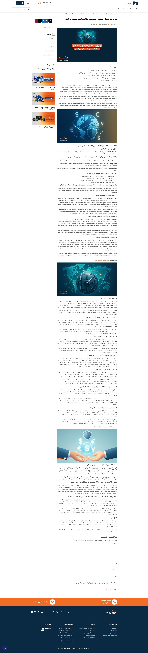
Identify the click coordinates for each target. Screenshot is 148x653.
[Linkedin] (31, 612)
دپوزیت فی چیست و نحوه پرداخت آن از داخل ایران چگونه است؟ (44, 108)
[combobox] (21, 9)
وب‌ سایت (114, 576)
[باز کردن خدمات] (128, 9)
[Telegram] (38, 612)
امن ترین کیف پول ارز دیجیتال (101, 427)
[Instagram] (35, 612)
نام (116, 563)
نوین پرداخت (115, 14)
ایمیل (115, 570)
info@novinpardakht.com (66, 641)
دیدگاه (115, 543)
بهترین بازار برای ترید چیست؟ (47, 127)
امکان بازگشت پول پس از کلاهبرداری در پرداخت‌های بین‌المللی (100, 75)
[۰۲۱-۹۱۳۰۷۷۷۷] (39, 3)
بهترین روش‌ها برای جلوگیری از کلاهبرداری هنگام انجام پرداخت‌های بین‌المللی (97, 73)
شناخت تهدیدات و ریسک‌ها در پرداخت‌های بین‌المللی (102, 70)
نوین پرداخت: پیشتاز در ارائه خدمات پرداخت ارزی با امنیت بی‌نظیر (99, 78)
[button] (58, 67)
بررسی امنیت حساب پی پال (102, 260)
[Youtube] (41, 612)
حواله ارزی (113, 24)
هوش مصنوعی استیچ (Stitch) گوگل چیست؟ (45, 88)
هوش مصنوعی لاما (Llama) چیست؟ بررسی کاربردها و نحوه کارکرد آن (45, 69)
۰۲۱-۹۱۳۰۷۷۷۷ (46, 3)
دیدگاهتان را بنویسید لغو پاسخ (107, 80)
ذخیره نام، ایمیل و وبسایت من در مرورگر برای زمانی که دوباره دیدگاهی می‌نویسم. (94, 583)
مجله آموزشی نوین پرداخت (105, 14)
